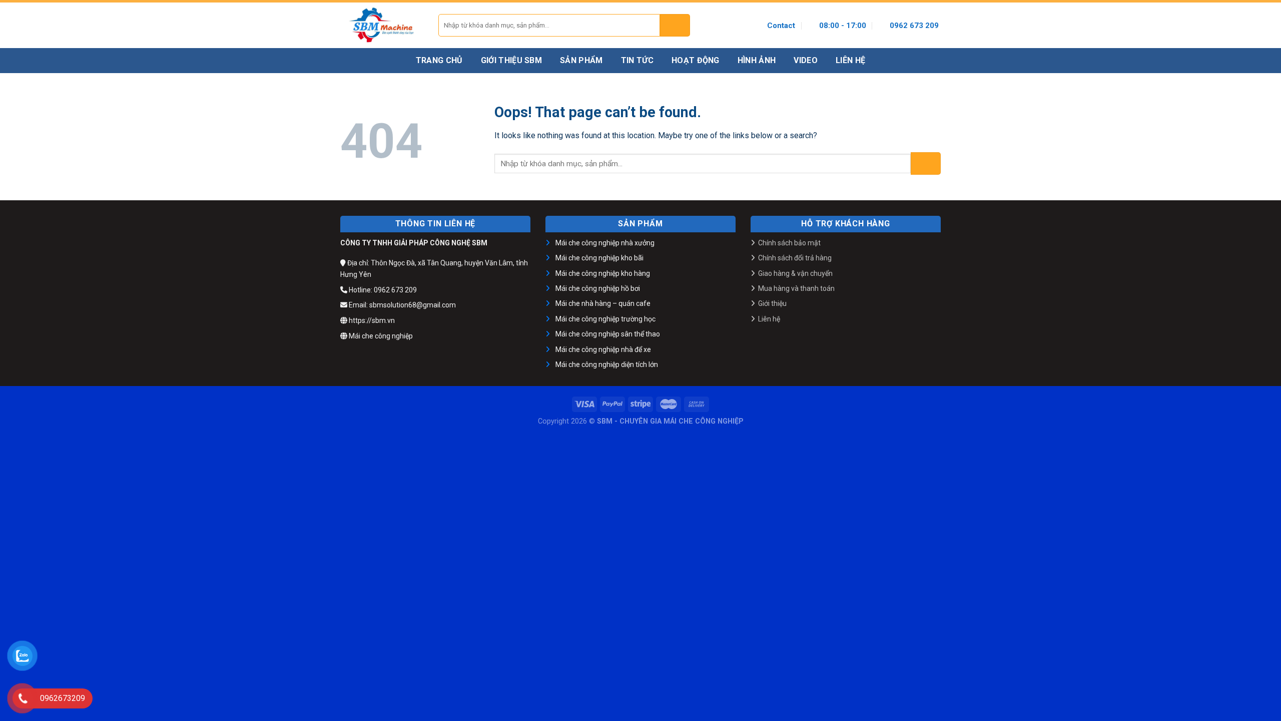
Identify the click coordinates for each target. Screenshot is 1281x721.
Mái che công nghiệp (380, 336)
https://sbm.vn (371, 320)
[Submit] (675, 25)
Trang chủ (439, 60)
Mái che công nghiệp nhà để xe (603, 349)
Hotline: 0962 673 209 (382, 290)
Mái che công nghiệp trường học (605, 319)
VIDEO (806, 60)
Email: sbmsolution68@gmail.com (401, 305)
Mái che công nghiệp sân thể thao (607, 334)
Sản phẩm (581, 60)
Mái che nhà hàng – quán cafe (603, 303)
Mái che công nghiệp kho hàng (602, 273)
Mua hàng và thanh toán (796, 288)
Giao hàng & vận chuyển (795, 273)
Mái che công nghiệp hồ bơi (597, 288)
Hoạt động (696, 60)
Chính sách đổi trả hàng (795, 258)
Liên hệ (769, 319)
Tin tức (637, 60)
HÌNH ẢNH (757, 60)
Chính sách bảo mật (789, 243)
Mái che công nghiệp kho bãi (599, 258)
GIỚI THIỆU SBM (511, 60)
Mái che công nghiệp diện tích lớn (606, 364)
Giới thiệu (772, 303)
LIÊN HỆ (850, 60)
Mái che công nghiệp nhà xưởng (605, 243)
